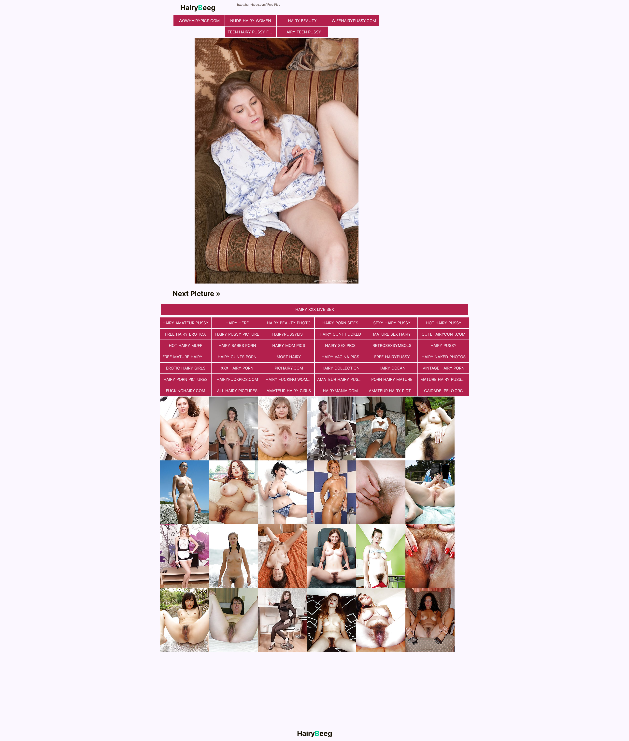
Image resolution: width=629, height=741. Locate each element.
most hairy (289, 356)
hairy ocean (391, 368)
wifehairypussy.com (354, 20)
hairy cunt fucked (340, 334)
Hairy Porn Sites (340, 322)
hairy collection (340, 368)
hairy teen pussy (302, 31)
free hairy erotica (185, 334)
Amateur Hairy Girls (289, 390)
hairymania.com (340, 390)
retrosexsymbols (391, 345)
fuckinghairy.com (185, 390)
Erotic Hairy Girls (185, 368)
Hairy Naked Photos (444, 356)
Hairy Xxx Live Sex (314, 309)
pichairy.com (289, 368)
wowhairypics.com (199, 20)
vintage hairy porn (443, 368)
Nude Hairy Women (250, 20)
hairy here (237, 322)
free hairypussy (392, 356)
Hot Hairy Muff (185, 345)
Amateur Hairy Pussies (341, 379)
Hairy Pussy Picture (237, 334)
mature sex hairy (392, 334)
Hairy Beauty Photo (289, 322)
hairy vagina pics (340, 356)
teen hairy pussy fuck (252, 31)
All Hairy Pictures (237, 390)
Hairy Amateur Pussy (185, 322)
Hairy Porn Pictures (185, 379)
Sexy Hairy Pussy (392, 322)
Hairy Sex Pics (340, 345)
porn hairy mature (392, 379)
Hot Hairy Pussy (443, 322)
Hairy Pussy (443, 345)
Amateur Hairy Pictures (393, 390)
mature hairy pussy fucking (444, 379)
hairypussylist (288, 334)
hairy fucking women (289, 379)
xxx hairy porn (237, 368)
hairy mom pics (288, 345)
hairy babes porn (237, 345)
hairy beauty (302, 20)
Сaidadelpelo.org (443, 390)
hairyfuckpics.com (237, 379)
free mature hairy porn (186, 356)
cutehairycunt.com (443, 334)
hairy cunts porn (237, 356)
